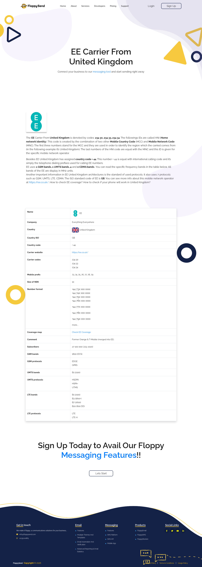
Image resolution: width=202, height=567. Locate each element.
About (74, 6)
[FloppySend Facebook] (166, 530)
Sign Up (171, 6)
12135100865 (24, 538)
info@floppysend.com (28, 534)
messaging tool (102, 71)
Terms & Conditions (166, 563)
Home (63, 6)
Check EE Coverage (81, 332)
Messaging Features (98, 455)
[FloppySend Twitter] (172, 530)
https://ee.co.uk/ (39, 182)
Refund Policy (151, 563)
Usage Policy (183, 563)
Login (151, 6)
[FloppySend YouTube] (177, 530)
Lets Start (101, 473)
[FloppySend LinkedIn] (183, 530)
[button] (85, 6)
